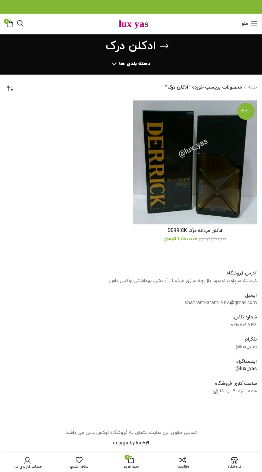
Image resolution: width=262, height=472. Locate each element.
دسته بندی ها (134, 64)
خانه (252, 87)
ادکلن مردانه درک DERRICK (195, 231)
